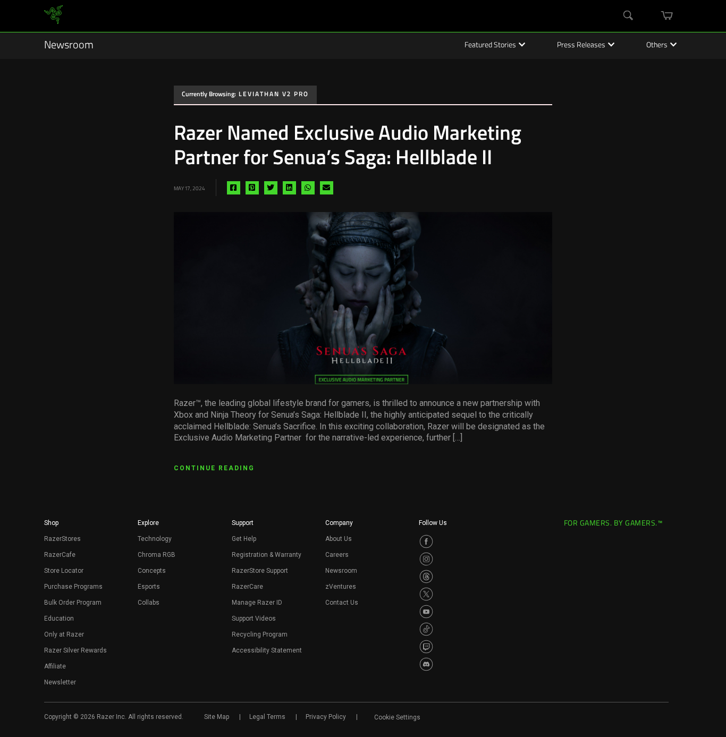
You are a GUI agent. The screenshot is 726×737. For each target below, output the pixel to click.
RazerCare (247, 586)
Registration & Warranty (266, 554)
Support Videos (254, 618)
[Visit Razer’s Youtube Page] (426, 611)
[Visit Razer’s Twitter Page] (426, 594)
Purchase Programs (73, 586)
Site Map (216, 717)
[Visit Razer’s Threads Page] (426, 576)
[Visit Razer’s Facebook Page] (426, 541)
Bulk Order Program (73, 602)
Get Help (244, 539)
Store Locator (63, 570)
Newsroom (69, 45)
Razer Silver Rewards (75, 650)
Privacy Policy (326, 717)
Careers (337, 554)
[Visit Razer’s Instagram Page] (426, 559)
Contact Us (341, 602)
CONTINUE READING (214, 468)
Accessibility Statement (267, 650)
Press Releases (581, 45)
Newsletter (60, 682)
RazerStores (62, 539)
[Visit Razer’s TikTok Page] (426, 629)
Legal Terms (267, 717)
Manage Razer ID (257, 602)
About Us (338, 539)
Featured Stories (490, 45)
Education (59, 618)
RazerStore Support (260, 570)
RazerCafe (59, 554)
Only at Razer (64, 634)
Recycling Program (260, 634)
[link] (53, 16)
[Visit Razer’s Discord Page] (426, 664)
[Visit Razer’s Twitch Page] (426, 646)
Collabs (148, 602)
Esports (149, 586)
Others (657, 45)
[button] (51, 526)
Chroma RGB (156, 554)
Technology (155, 539)
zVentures (340, 586)
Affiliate (55, 666)
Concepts (152, 570)
